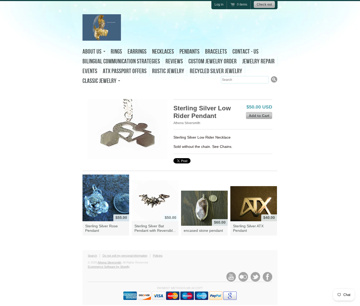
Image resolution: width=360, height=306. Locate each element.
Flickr (243, 277)
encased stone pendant (203, 230)
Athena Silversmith (186, 123)
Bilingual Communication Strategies (121, 61)
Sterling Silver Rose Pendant (101, 228)
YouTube (231, 277)
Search (92, 255)
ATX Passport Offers (125, 71)
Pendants (189, 51)
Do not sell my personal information (125, 255)
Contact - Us (245, 51)
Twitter (255, 277)
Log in (219, 4)
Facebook (267, 277)
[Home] (101, 34)
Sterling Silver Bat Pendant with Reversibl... (155, 228)
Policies (158, 255)
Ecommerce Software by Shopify (109, 266)
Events (89, 71)
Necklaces (163, 51)
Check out (264, 4)
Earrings (137, 51)
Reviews (174, 61)
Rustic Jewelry (168, 71)
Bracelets (216, 51)
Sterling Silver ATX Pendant (248, 228)
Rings (116, 51)
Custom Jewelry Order (212, 61)
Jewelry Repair (258, 61)
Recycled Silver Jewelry (216, 71)
